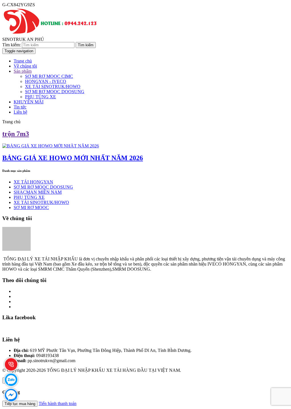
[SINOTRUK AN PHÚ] (50, 34)
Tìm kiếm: (11, 44)
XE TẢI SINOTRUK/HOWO (52, 86)
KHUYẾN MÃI (28, 101)
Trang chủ (23, 61)
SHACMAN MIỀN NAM (38, 192)
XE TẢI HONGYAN (33, 182)
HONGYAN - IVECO (45, 81)
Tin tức (20, 107)
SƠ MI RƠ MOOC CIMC (49, 76)
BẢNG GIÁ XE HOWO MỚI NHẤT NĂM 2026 (72, 158)
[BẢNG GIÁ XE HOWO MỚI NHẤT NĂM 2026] (50, 145)
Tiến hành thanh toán (57, 403)
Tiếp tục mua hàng (20, 404)
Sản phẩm (23, 71)
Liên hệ (20, 112)
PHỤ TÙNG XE (40, 96)
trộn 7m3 (15, 133)
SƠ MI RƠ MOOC (31, 207)
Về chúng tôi (25, 66)
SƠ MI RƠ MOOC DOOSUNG (54, 91)
